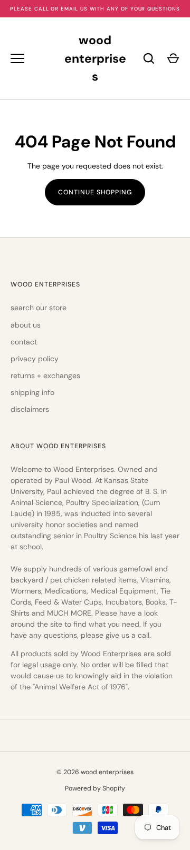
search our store (38, 307)
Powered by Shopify (95, 788)
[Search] (148, 58)
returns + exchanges (45, 375)
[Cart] (173, 58)
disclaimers (30, 409)
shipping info (32, 392)
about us (26, 325)
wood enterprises (95, 58)
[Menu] (17, 58)
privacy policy (35, 358)
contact (24, 342)
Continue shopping (95, 192)
